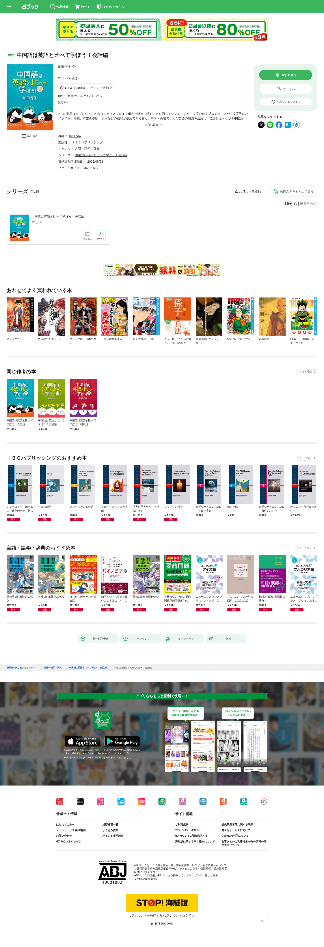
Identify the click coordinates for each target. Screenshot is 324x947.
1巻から (291, 204)
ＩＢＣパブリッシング (87, 142)
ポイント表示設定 (113, 835)
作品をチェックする (288, 101)
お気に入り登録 (250, 191)
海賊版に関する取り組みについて (195, 841)
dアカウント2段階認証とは (191, 835)
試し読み (32, 135)
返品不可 (63, 102)
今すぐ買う (289, 75)
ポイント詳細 (99, 87)
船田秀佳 (64, 66)
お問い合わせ (64, 835)
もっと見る (305, 371)
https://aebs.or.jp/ (147, 878)
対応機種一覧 (110, 824)
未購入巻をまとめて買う (297, 191)
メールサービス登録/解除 (71, 830)
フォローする (73, 66)
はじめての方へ (65, 824)
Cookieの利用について (235, 835)
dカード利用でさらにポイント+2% (79, 95)
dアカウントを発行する (146, 915)
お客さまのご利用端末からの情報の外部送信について (244, 843)
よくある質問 (110, 830)
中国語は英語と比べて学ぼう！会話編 (58, 216)
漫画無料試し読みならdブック (22, 668)
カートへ (289, 89)
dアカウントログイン (69, 841)
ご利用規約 (181, 824)
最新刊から (308, 204)
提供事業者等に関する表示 (237, 824)
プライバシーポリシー (188, 830)
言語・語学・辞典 (87, 148)
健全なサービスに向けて (236, 830)
